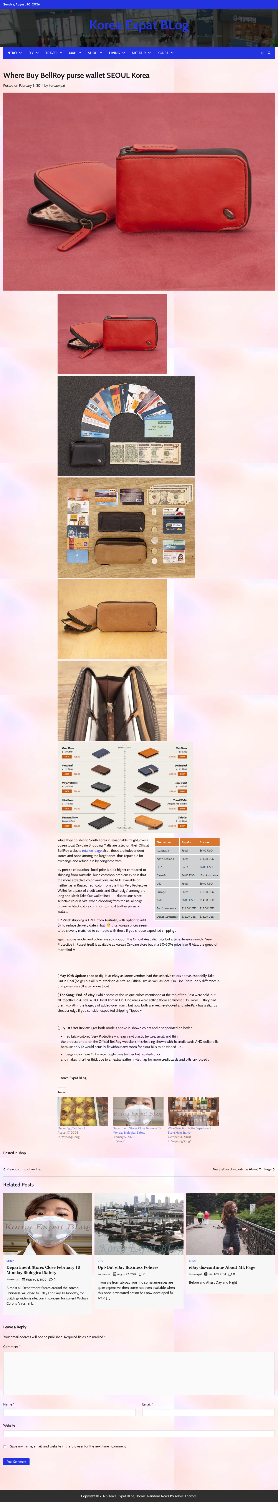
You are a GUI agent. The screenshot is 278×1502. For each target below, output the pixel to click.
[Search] (269, 53)
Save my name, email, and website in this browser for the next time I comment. (68, 1446)
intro (12, 53)
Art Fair (139, 53)
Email (147, 1404)
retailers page (92, 850)
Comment (12, 1347)
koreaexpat (57, 85)
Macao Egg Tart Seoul (71, 1128)
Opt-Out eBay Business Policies (128, 1267)
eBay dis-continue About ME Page (222, 1267)
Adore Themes (186, 1496)
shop (22, 1153)
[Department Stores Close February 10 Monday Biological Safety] (138, 1111)
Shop (92, 53)
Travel (51, 53)
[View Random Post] (261, 53)
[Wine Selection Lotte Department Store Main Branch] (193, 1111)
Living (114, 53)
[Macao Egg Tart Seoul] (83, 1111)
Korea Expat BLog (139, 25)
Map (72, 53)
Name (9, 1404)
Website (9, 1425)
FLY (31, 53)
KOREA (163, 53)
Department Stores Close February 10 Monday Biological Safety (43, 1269)
